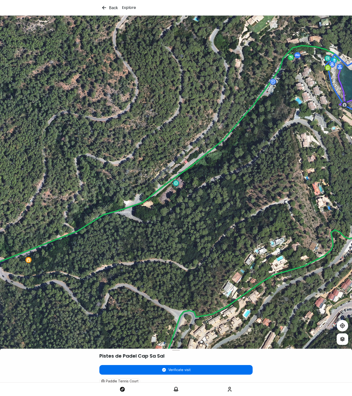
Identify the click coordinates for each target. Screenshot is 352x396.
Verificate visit (179, 370)
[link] (122, 389)
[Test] (342, 325)
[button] (334, 60)
